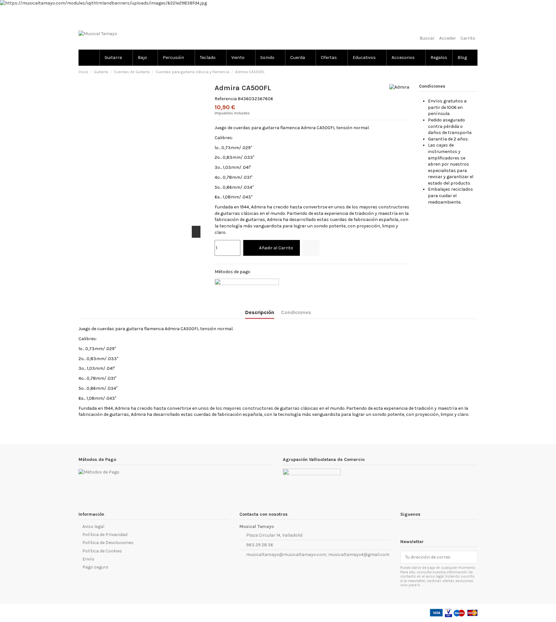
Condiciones (296, 312)
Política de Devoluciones (108, 542)
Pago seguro (95, 567)
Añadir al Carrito (276, 248)
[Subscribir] (471, 557)
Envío (88, 559)
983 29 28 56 (259, 545)
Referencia (226, 98)
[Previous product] (469, 72)
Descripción (259, 312)
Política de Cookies (102, 551)
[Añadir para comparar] (311, 248)
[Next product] (474, 72)
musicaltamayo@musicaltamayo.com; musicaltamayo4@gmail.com (317, 554)
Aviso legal (93, 526)
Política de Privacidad (104, 534)
